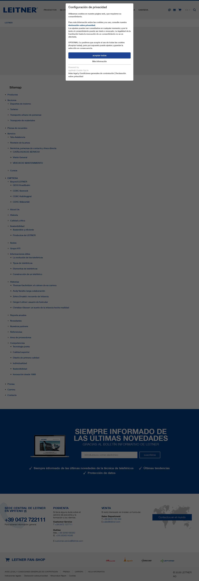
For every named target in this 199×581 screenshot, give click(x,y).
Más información (99, 61)
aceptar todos (99, 55)
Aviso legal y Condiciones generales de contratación (91, 73)
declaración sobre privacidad (81, 25)
